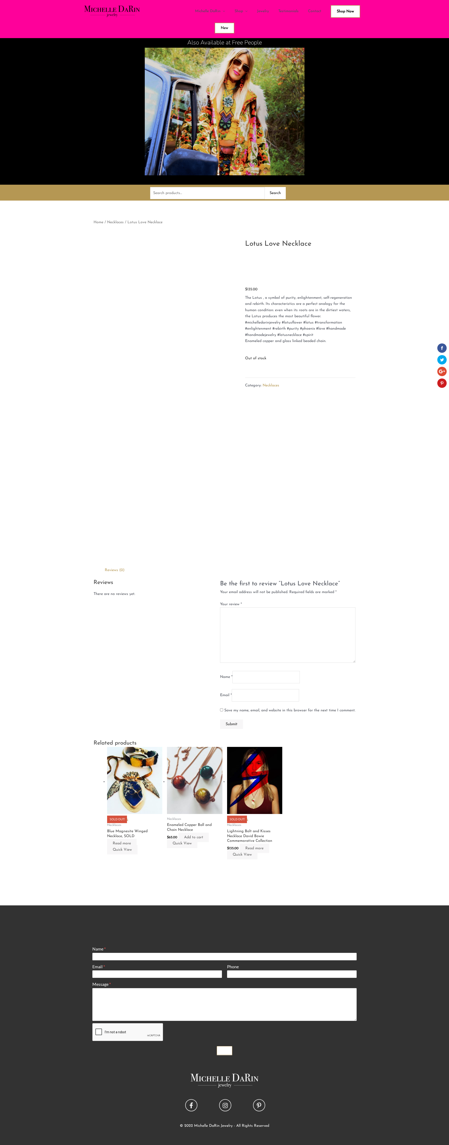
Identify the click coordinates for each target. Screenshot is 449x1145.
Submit (224, 1050)
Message (101, 984)
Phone (233, 966)
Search (275, 193)
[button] (191, 1105)
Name (226, 677)
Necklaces (115, 222)
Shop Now (345, 11)
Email (226, 695)
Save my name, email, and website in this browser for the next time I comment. (289, 710)
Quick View (122, 850)
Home (98, 222)
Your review (231, 604)
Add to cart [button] (193, 837)
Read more (122, 843)
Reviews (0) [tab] (114, 570)
